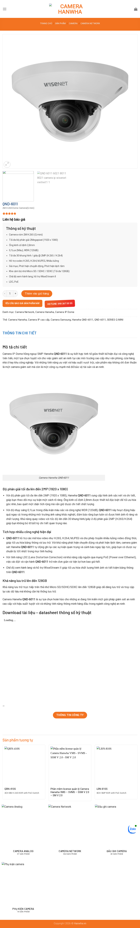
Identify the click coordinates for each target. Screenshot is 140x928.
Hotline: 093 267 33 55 (59, 303)
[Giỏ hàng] (135, 9)
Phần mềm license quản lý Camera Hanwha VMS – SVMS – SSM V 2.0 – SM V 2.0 (70, 792)
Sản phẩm (60, 23)
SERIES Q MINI (115, 319)
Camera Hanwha (44, 312)
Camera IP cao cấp (39, 319)
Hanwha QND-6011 (82, 319)
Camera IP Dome (64, 312)
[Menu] (5, 9)
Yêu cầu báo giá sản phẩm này (22, 303)
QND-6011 (100, 319)
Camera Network (90, 23)
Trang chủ (46, 23)
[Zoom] (7, 164)
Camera (73, 23)
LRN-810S (102, 789)
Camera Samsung (61, 319)
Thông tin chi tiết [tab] (20, 333)
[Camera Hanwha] (70, 9)
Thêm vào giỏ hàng (37, 293)
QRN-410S (10, 789)
